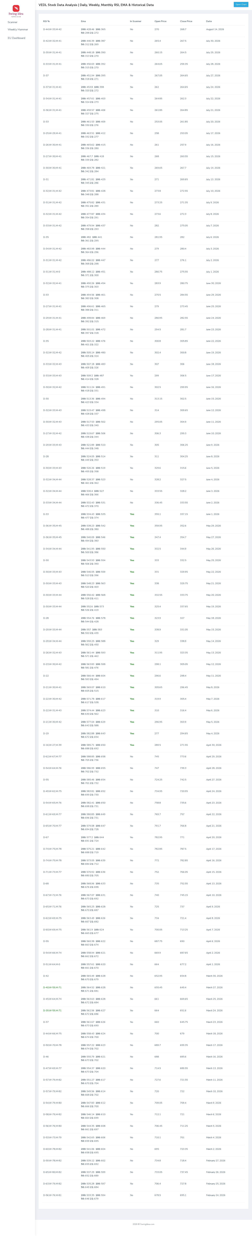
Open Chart (241, 4)
